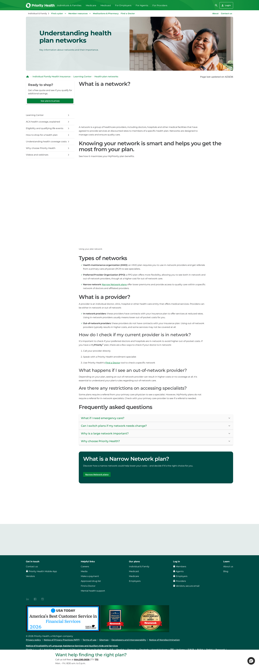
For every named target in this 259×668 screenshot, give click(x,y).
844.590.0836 (81, 659)
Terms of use (89, 640)
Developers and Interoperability (128, 640)
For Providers (159, 5)
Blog (225, 571)
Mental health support (93, 591)
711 (96, 659)
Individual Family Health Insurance (52, 76)
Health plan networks (106, 76)
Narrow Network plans (114, 284)
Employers (135, 581)
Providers (181, 581)
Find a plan (57, 13)
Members (181, 566)
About (215, 13)
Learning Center (82, 76)
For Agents (142, 5)
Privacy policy (33, 640)
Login (228, 5)
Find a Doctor (128, 13)
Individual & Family (139, 566)
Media (84, 571)
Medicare (91, 5)
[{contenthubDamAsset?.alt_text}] (27, 599)
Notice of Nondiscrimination (164, 640)
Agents (180, 571)
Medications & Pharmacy (106, 13)
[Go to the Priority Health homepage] (40, 5)
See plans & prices (50, 101)
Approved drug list (91, 581)
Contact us (226, 13)
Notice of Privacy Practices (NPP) (62, 640)
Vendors (30, 576)
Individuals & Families (69, 5)
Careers (85, 566)
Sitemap (104, 640)
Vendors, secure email (187, 586)
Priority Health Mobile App (43, 571)
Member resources (78, 13)
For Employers (123, 5)
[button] (156, 418)
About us (228, 566)
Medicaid (105, 5)
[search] (216, 5)
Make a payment (90, 576)
